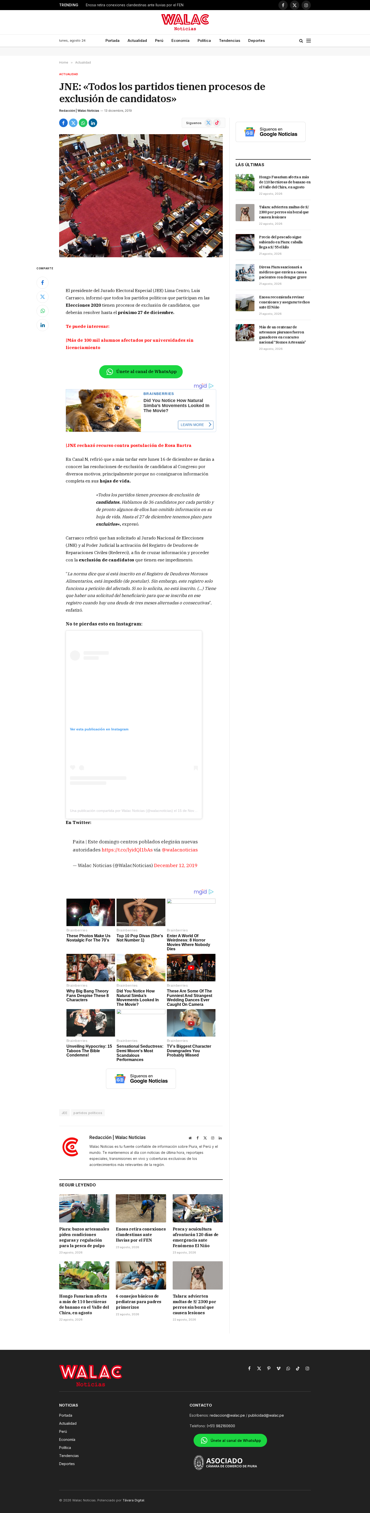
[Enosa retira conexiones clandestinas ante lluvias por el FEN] (141, 1208)
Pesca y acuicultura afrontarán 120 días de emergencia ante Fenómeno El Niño (149, 5)
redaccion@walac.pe (227, 1415)
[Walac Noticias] (185, 22)
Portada (112, 40)
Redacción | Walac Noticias (79, 110)
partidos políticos (87, 1113)
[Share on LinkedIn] (93, 123)
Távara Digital (133, 1500)
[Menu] (308, 40)
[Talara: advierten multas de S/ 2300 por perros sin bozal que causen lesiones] (198, 1275)
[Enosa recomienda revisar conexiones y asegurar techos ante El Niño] (245, 302)
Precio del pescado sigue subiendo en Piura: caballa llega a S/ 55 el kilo (281, 242)
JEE (64, 1113)
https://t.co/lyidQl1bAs (127, 849)
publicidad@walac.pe (266, 1415)
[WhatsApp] (42, 311)
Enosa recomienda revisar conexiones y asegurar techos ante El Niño (284, 302)
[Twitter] (42, 297)
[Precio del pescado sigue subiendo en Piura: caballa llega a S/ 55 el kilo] (245, 242)
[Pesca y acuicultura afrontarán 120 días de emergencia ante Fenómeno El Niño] (198, 1208)
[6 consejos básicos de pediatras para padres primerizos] (141, 1275)
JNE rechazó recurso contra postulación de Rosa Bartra (129, 445)
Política (204, 40)
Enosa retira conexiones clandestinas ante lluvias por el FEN (141, 1234)
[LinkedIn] (42, 325)
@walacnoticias (180, 849)
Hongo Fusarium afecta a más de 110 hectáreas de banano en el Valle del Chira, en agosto (84, 1304)
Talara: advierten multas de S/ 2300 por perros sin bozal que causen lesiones (194, 1304)
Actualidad (137, 40)
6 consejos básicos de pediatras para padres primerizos (138, 1302)
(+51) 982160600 (221, 1426)
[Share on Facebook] (63, 123)
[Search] (301, 40)
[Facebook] (42, 283)
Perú (159, 40)
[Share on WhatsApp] (83, 123)
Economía (180, 40)
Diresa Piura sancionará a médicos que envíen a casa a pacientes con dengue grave (283, 272)
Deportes (256, 40)
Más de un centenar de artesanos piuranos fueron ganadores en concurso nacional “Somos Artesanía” (282, 335)
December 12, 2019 (175, 865)
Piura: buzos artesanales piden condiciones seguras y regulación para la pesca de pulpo (84, 1237)
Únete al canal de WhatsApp (146, 371)
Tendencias (229, 40)
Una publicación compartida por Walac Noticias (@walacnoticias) (121, 811)
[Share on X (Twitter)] (73, 123)
